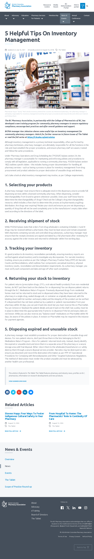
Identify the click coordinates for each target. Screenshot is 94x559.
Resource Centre (47, 6)
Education (25, 15)
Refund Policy (87, 536)
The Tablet (10, 480)
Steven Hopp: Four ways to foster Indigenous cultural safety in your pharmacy (24, 416)
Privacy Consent (74, 536)
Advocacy (15, 15)
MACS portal (76, 6)
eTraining (35, 511)
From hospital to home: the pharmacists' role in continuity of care (68, 416)
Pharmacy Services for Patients (38, 16)
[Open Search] (87, 6)
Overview (9, 459)
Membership (53, 15)
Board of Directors (39, 515)
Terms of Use (62, 536)
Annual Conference (76, 16)
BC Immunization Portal (66, 6)
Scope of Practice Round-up (18, 487)
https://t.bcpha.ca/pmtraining (41, 137)
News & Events (64, 16)
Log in (82, 6)
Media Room (55, 6)
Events (8, 473)
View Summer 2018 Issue (17, 381)
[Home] (19, 5)
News (7, 466)
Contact (86, 15)
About (6, 15)
